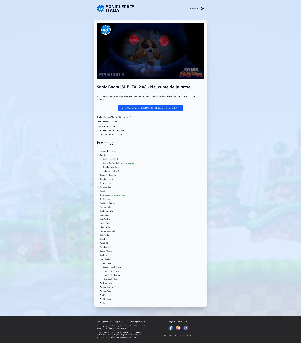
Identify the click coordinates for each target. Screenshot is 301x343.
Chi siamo (193, 8)
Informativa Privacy (130, 337)
